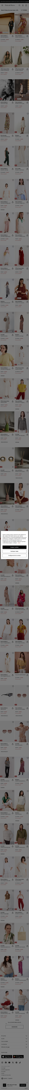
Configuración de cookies (14, 555)
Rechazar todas (14, 551)
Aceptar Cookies (14, 547)
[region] (14, 545)
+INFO (18, 542)
